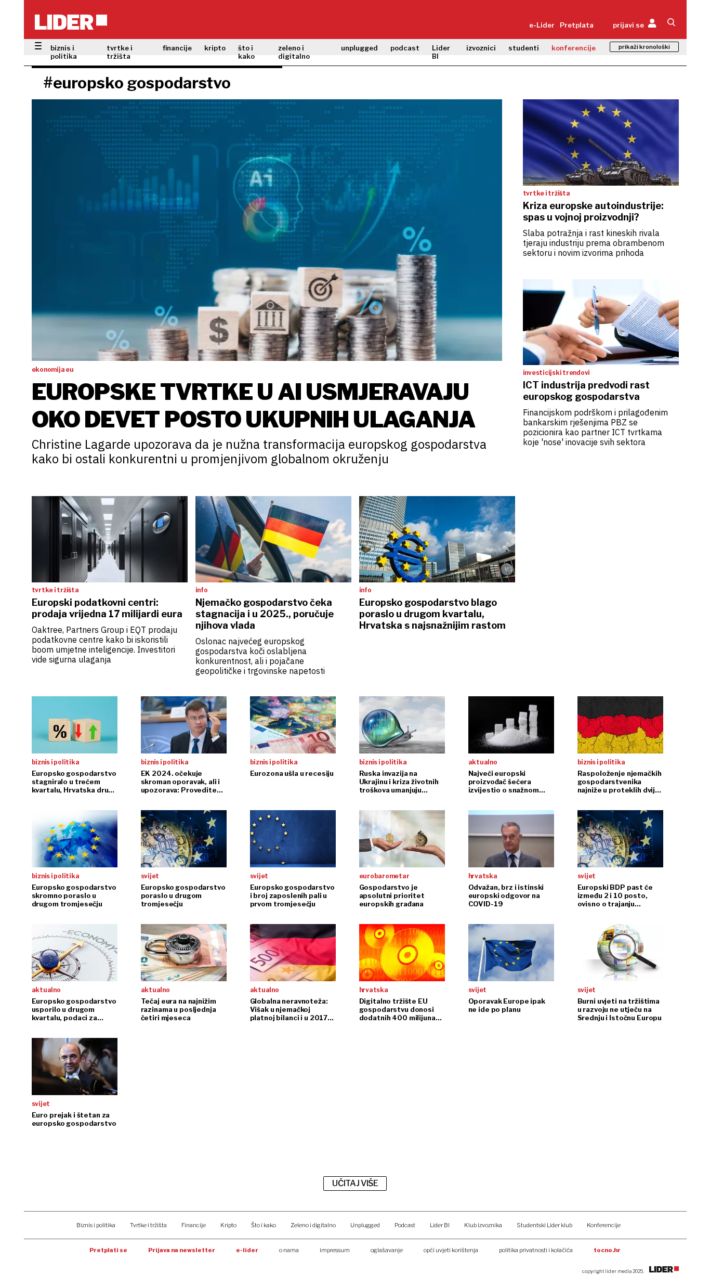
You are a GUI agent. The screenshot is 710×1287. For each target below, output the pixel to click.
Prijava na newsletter (181, 1250)
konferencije (573, 48)
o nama (289, 1250)
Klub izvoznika (483, 1225)
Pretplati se (108, 1250)
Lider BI (441, 52)
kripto (215, 48)
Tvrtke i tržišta (148, 1225)
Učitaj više (355, 1183)
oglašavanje (387, 1250)
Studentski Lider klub (544, 1225)
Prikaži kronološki (644, 46)
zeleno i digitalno (294, 52)
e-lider (247, 1250)
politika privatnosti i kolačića (536, 1250)
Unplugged (365, 1225)
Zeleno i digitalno (313, 1225)
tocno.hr (607, 1250)
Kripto (228, 1225)
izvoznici (481, 48)
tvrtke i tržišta (120, 52)
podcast (404, 48)
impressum (335, 1250)
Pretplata (577, 25)
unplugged (359, 48)
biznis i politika (63, 52)
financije (177, 48)
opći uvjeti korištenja (451, 1250)
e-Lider (542, 25)
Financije (193, 1225)
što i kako (246, 52)
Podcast (405, 1225)
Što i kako (263, 1225)
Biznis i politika (95, 1225)
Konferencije (604, 1225)
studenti (523, 48)
